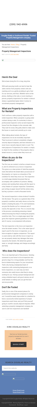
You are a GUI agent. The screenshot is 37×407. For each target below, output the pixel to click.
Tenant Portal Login (18, 392)
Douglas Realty (19, 8)
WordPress (20, 405)
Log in (26, 405)
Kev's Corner (19, 319)
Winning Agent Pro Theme (21, 402)
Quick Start (18, 344)
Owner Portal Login (18, 390)
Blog (14, 319)
